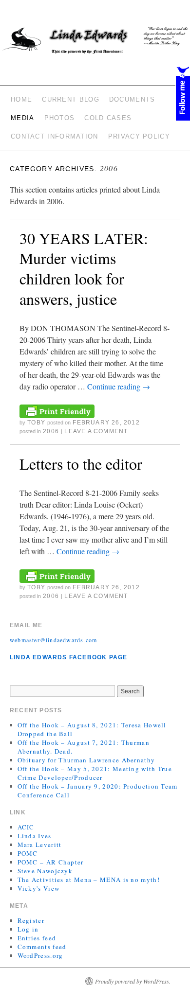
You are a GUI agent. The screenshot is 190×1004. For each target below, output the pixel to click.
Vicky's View (39, 888)
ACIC (26, 827)
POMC (28, 853)
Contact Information (54, 136)
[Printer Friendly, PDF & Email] (57, 410)
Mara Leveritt (40, 844)
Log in (28, 929)
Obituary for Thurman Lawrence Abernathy (86, 760)
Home (21, 99)
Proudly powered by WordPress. (133, 981)
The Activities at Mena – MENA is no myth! (89, 879)
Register (31, 920)
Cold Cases (108, 118)
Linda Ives (35, 835)
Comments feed (42, 946)
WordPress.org (40, 955)
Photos (59, 118)
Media (23, 118)
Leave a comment (96, 431)
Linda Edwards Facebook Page (68, 657)
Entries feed (37, 938)
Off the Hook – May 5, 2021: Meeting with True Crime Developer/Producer (95, 773)
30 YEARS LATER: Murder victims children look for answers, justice (83, 268)
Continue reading (118, 386)
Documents (132, 99)
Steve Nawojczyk (45, 870)
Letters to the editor (80, 463)
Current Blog (70, 99)
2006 (51, 431)
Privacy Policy (139, 136)
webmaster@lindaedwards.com (53, 640)
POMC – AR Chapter (51, 862)
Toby (36, 422)
